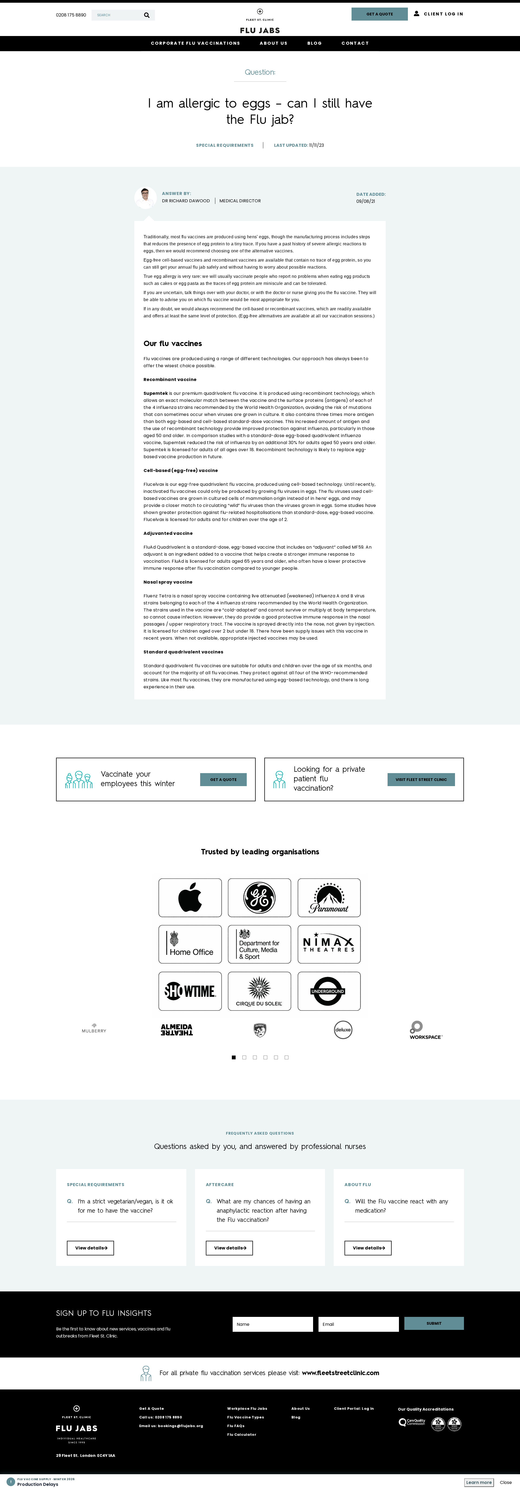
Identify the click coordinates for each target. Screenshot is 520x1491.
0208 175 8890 (71, 15)
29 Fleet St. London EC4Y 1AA (85, 1455)
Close (506, 1482)
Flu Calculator (241, 1434)
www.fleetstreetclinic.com (340, 1373)
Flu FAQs (236, 1425)
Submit (434, 1323)
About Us (300, 1408)
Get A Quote (151, 1408)
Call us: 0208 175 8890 (160, 1417)
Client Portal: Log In (354, 1408)
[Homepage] (260, 40)
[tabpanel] (260, 1029)
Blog (295, 1417)
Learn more (479, 1482)
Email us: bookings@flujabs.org (171, 1425)
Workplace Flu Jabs (247, 1408)
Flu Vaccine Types (245, 1417)
